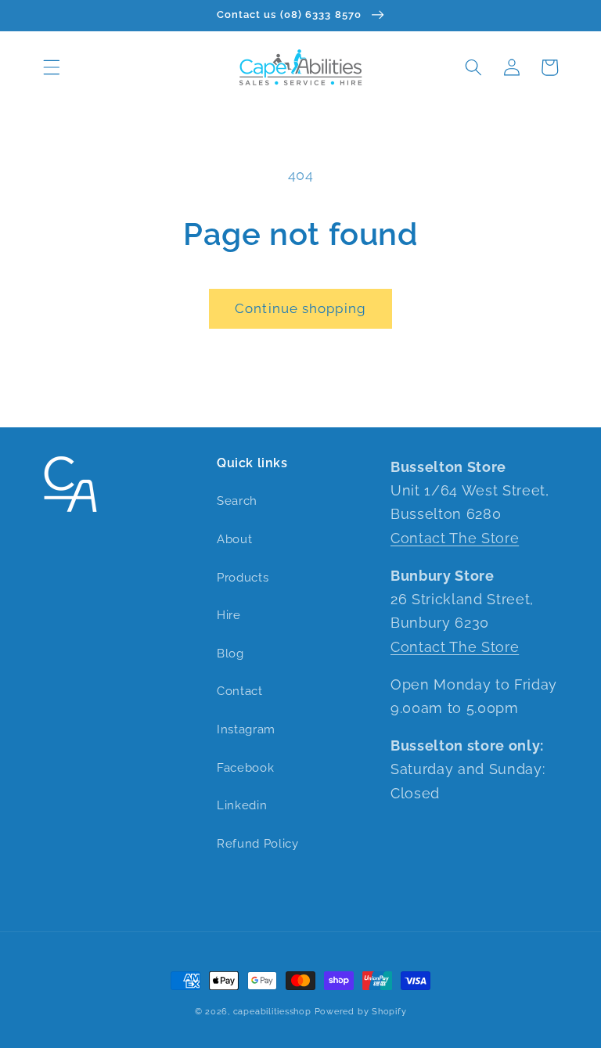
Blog (230, 653)
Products (242, 578)
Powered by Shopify (361, 1012)
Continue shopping (300, 308)
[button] (51, 67)
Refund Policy (258, 844)
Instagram (246, 729)
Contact (240, 691)
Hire (229, 615)
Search (237, 501)
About (234, 539)
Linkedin (242, 805)
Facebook (245, 768)
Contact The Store (454, 538)
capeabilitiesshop (272, 1012)
